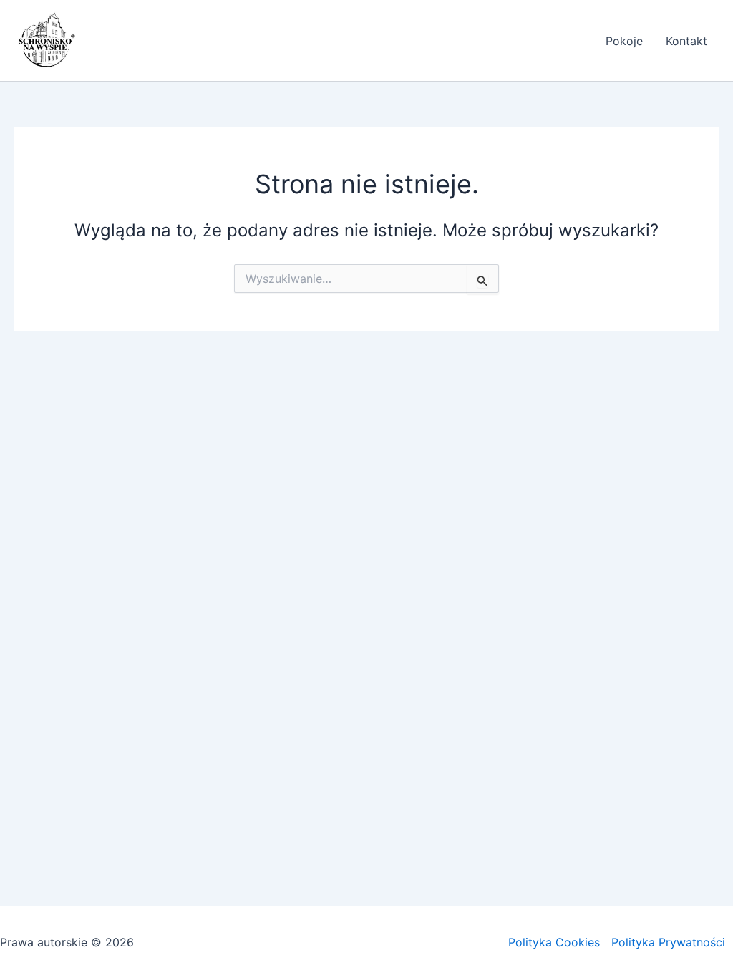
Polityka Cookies (554, 942)
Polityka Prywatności (668, 942)
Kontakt (686, 41)
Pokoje (624, 41)
